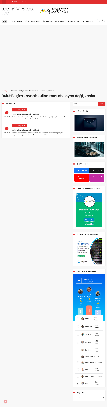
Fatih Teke (89, 363)
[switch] (4, 21)
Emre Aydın (89, 295)
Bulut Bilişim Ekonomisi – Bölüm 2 (25, 130)
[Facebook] (4, 9)
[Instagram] (18, 9)
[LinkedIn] (13, 9)
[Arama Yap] (98, 21)
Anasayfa (18, 21)
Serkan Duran (98, 299)
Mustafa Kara (80, 297)
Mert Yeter (89, 376)
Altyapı (49, 21)
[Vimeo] (8, 13)
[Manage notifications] (5, 401)
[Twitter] (8, 9)
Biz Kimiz (89, 21)
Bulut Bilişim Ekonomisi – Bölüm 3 (25, 114)
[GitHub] (4, 13)
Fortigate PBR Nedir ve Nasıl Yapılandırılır (20, 2)
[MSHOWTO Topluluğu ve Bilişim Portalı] (53, 11)
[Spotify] (32, 9)
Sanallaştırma (19, 110)
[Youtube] (23, 9)
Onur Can (89, 357)
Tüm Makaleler (34, 21)
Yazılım (61, 21)
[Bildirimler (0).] (103, 21)
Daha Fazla (74, 21)
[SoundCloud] (28, 9)
